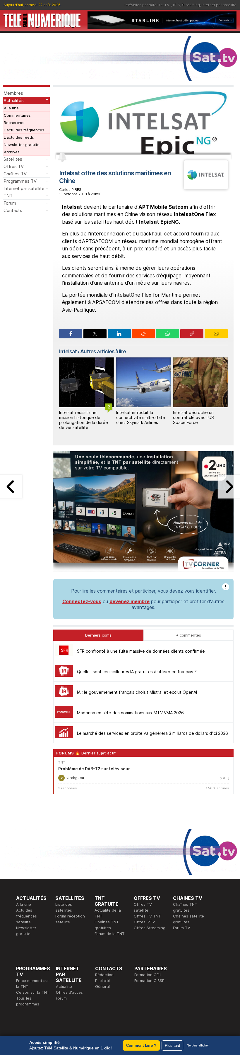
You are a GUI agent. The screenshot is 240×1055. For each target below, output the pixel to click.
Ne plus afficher (198, 1045)
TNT (167, 5)
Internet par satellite (219, 5)
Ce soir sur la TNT (32, 992)
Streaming (191, 5)
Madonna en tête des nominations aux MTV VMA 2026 (130, 712)
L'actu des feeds (19, 137)
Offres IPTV (144, 922)
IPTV (176, 5)
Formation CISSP (149, 980)
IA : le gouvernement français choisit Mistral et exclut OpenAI (137, 692)
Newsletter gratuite (22, 144)
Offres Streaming (149, 927)
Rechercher (14, 122)
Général (102, 986)
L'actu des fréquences (24, 130)
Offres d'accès (69, 992)
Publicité (102, 980)
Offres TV (14, 166)
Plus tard (172, 1045)
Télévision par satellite (143, 5)
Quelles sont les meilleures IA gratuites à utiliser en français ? (137, 671)
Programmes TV (20, 181)
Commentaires (17, 115)
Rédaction (104, 974)
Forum (10, 203)
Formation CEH (147, 974)
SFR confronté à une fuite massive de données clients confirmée (141, 651)
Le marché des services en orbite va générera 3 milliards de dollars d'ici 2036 (152, 733)
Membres (13, 93)
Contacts (13, 210)
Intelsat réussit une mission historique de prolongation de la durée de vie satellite (83, 420)
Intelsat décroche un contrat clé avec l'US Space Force (193, 417)
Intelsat (68, 351)
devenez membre (129, 601)
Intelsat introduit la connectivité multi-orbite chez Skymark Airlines (140, 417)
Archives (12, 152)
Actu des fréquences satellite (26, 916)
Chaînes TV (15, 174)
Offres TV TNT (147, 916)
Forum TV (181, 927)
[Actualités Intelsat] (206, 188)
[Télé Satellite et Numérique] (42, 20)
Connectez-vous (81, 601)
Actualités (14, 100)
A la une (11, 108)
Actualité (64, 986)
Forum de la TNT (110, 933)
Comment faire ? (141, 1045)
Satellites (13, 159)
